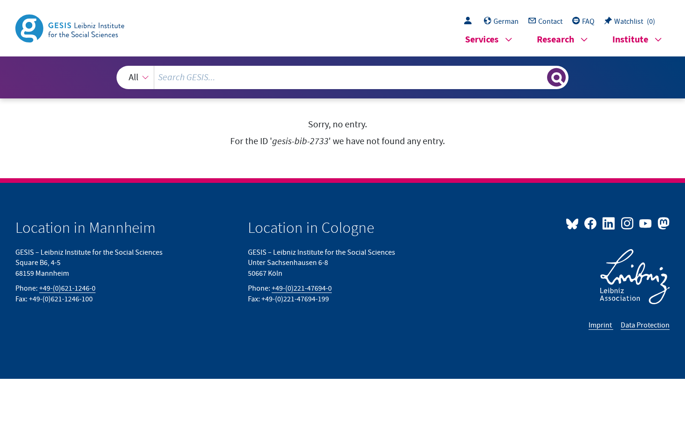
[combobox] (342, 77)
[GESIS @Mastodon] (662, 223)
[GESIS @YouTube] (646, 223)
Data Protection (645, 325)
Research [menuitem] (555, 40)
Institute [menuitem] (630, 40)
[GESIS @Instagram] (627, 223)
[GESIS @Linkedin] (609, 223)
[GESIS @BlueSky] (574, 223)
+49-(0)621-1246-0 (67, 288)
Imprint (601, 325)
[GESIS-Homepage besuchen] (70, 27)
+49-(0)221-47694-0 (302, 288)
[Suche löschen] (539, 77)
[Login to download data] (470, 21)
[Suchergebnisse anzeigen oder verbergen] (556, 77)
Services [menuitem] (482, 40)
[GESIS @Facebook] (591, 223)
